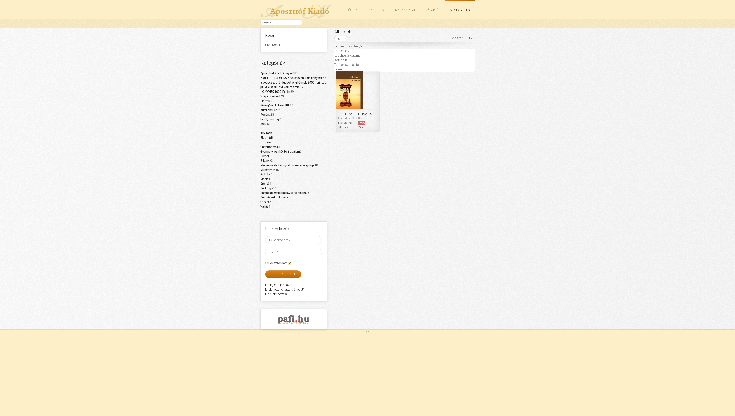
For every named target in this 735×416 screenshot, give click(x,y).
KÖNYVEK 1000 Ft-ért (275, 91)
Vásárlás (433, 9)
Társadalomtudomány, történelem (283, 193)
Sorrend (339, 69)
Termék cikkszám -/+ (348, 46)
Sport (264, 183)
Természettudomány (274, 197)
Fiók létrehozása (276, 294)
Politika (265, 174)
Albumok (266, 133)
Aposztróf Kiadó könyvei (276, 73)
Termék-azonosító (346, 65)
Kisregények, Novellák (275, 105)
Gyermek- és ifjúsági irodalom (280, 151)
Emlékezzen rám (276, 263)
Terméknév (341, 51)
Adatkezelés (460, 9)
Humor (264, 156)
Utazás (265, 202)
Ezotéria (265, 142)
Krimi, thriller (268, 110)
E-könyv (265, 160)
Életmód (266, 138)
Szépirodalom (269, 96)
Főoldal (352, 9)
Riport (264, 179)
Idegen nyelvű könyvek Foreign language (287, 165)
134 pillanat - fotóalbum (356, 113)
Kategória (341, 60)
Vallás (264, 206)
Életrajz (265, 101)
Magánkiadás (405, 9)
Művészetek (268, 170)
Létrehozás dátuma (347, 55)
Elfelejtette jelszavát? (279, 285)
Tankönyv (266, 188)
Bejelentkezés (283, 274)
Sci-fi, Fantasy (269, 119)
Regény (265, 114)
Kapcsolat (377, 9)
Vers (263, 124)
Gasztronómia (269, 147)
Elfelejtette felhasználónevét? (285, 289)
